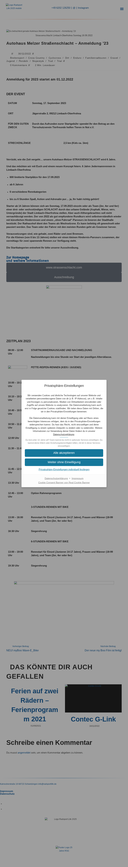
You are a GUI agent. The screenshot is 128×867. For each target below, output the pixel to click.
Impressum (78, 478)
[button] (64, 453)
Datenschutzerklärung (63, 434)
